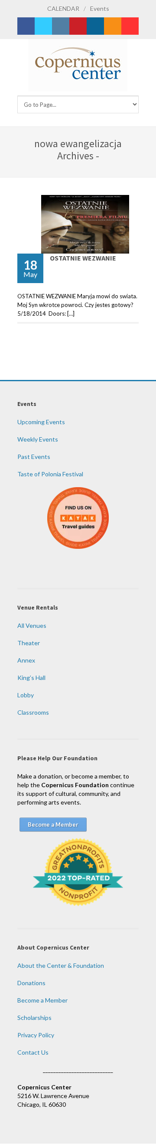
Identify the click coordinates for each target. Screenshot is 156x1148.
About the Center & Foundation (60, 965)
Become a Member (42, 1000)
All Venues (31, 625)
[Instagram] (60, 26)
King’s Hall (31, 677)
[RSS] (112, 26)
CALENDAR (63, 8)
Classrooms (33, 712)
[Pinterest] (78, 26)
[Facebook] (26, 26)
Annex (26, 660)
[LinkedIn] (95, 26)
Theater (28, 643)
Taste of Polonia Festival (50, 474)
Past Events (33, 456)
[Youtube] (130, 26)
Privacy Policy (35, 1035)
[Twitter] (43, 26)
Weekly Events (37, 439)
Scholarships (34, 1017)
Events (99, 8)
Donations (31, 982)
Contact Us (33, 1052)
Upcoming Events (41, 422)
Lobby (25, 695)
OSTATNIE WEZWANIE (83, 258)
